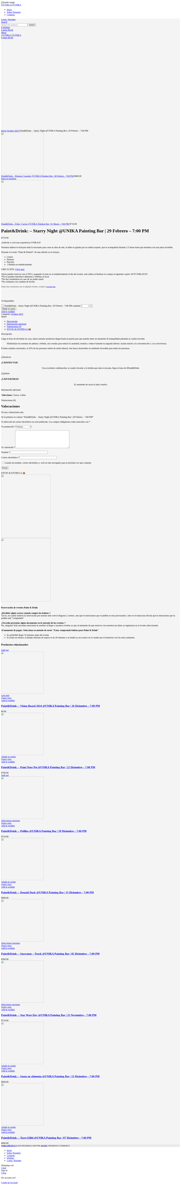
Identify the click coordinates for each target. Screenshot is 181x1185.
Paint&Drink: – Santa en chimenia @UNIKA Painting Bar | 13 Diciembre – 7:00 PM (50, 1076)
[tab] (93, 321)
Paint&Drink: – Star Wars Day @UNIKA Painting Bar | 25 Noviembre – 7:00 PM (48, 1015)
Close (3, 1168)
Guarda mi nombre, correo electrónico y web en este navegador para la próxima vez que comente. (48, 463)
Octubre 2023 (13, 131)
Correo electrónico (10, 457)
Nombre (5, 452)
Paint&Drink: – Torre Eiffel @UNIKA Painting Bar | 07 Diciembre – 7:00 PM (46, 1137)
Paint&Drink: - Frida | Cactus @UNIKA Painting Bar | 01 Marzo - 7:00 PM (35, 224)
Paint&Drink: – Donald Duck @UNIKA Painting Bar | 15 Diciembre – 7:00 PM (47, 892)
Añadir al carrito (8, 309)
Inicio (4, 131)
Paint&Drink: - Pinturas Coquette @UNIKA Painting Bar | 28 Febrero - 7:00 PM (37, 176)
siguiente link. (51, 287)
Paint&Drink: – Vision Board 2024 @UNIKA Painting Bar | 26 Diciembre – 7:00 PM (50, 705)
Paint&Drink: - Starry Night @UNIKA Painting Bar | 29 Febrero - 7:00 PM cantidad (42, 306)
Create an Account (9, 1182)
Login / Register (14, 1160)
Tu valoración (8, 447)
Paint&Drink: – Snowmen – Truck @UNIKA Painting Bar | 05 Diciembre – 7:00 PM (50, 953)
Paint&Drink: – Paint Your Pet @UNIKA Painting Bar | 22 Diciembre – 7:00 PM (48, 767)
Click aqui (20, 269)
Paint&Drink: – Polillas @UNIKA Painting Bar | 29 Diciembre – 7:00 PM (44, 831)
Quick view (6, 698)
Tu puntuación (8, 426)
